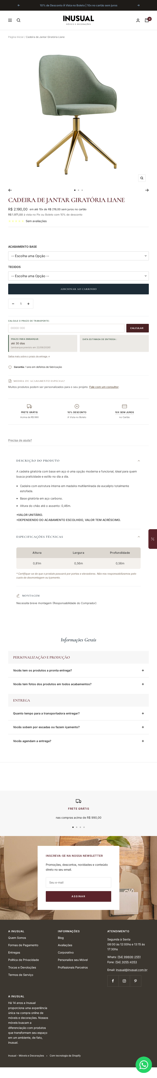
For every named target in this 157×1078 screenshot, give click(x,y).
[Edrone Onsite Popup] (78, 539)
